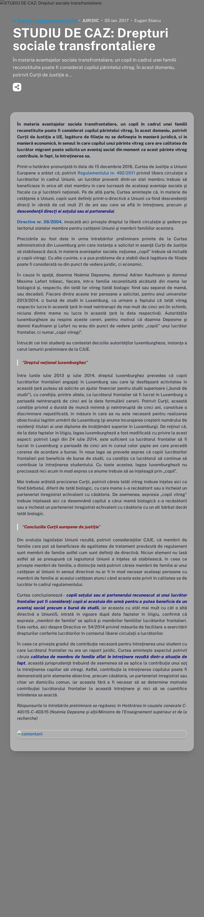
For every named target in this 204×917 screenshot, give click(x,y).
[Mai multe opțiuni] (17, 87)
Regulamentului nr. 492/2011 (106, 172)
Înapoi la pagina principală (47, 20)
